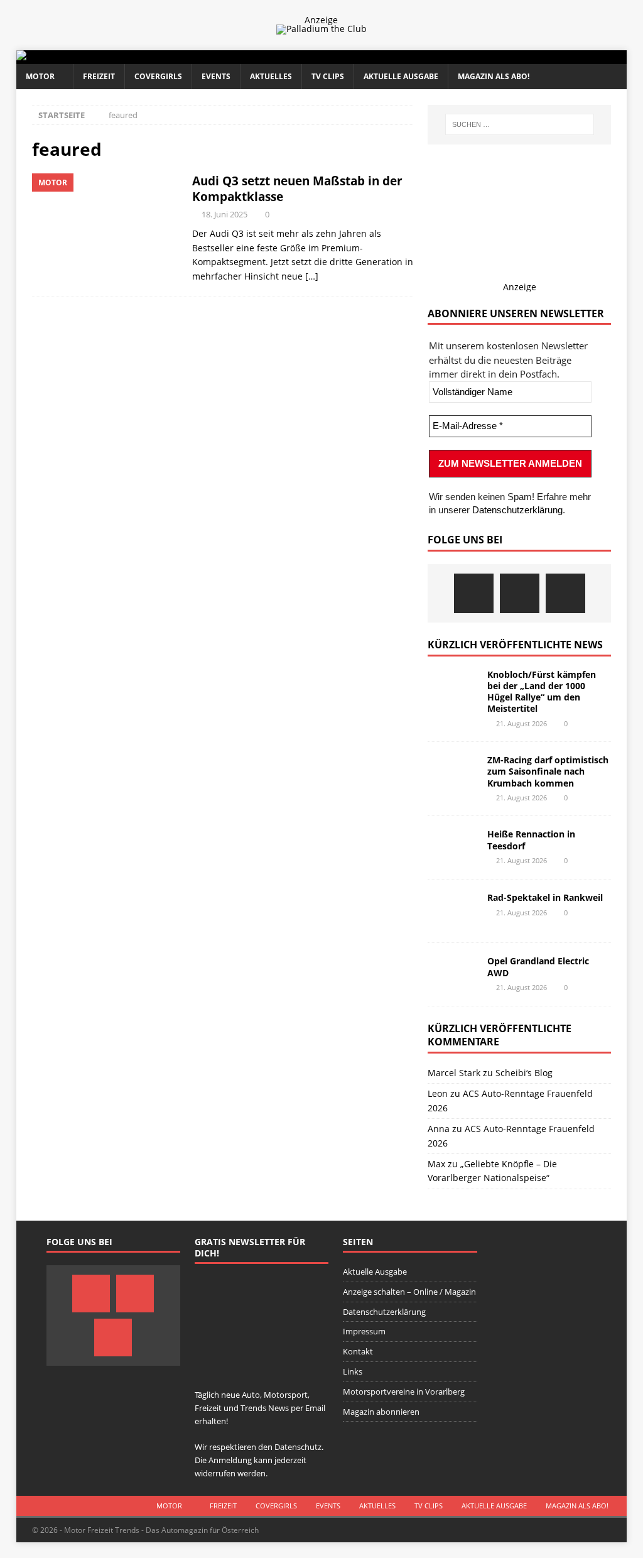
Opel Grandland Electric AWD (538, 966)
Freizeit (99, 76)
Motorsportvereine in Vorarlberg (404, 1391)
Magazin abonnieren (381, 1411)
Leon (438, 1093)
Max (436, 1164)
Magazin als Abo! (493, 76)
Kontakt (358, 1351)
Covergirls (158, 76)
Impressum (364, 1331)
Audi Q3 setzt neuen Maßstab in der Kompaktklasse (297, 188)
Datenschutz (298, 1446)
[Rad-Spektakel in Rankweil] (453, 911)
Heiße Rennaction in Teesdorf (531, 839)
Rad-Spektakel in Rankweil (545, 897)
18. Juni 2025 (224, 214)
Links (352, 1371)
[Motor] (106, 228)
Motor (40, 76)
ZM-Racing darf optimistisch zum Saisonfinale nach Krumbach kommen (547, 771)
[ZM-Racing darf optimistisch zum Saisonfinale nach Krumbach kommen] (453, 773)
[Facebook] (474, 593)
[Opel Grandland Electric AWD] (453, 974)
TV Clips (327, 76)
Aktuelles (271, 76)
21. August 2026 (521, 723)
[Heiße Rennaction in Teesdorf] (453, 847)
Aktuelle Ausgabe (401, 76)
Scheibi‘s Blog (524, 1073)
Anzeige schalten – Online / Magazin (409, 1291)
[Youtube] (565, 593)
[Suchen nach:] (519, 124)
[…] (311, 276)
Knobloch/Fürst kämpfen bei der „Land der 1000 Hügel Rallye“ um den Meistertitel (541, 691)
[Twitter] (519, 593)
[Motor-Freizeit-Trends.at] (72, 57)
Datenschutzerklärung (517, 509)
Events (216, 76)
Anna (439, 1129)
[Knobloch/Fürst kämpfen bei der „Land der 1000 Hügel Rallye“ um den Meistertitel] (453, 688)
